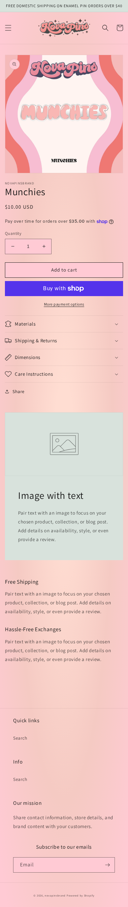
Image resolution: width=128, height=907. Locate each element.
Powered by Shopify (81, 895)
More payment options (64, 304)
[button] (8, 28)
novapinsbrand (55, 895)
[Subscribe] (107, 865)
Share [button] (18, 391)
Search (20, 738)
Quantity (13, 233)
